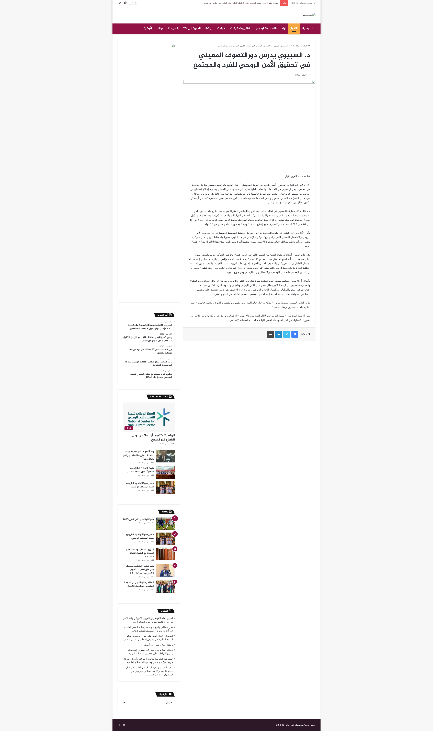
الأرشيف (147, 28)
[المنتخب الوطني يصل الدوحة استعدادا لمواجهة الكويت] (165, 587)
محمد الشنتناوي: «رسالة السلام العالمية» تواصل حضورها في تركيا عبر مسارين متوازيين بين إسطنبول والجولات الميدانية (149, 671)
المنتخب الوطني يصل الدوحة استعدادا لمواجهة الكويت (139, 584)
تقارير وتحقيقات (240, 28)
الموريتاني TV (192, 28)
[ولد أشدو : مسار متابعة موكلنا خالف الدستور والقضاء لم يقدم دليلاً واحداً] (165, 456)
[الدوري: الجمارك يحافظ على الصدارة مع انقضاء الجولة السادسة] (165, 554)
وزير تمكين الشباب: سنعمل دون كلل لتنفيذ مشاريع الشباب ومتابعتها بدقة (140, 569)
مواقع (160, 28)
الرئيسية (307, 28)
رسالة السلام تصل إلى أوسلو (158, 644)
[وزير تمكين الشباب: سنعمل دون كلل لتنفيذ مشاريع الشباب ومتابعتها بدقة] (165, 570)
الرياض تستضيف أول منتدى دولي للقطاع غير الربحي (153, 437)
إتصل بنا (173, 28)
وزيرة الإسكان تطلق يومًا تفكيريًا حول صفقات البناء (141, 470)
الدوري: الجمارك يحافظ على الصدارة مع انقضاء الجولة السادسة (140, 553)
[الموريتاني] (309, 15)
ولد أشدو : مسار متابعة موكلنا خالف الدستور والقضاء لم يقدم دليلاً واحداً (138, 455)
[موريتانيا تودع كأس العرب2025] (165, 524)
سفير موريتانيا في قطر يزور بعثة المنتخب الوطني (140, 485)
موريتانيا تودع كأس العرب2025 (138, 519)
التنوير (164, 611)
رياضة (208, 28)
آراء (284, 28)
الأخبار (294, 28)
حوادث (221, 28)
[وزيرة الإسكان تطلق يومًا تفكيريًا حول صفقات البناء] (165, 472)
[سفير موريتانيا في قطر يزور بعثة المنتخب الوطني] (165, 487)
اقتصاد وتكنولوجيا (266, 28)
